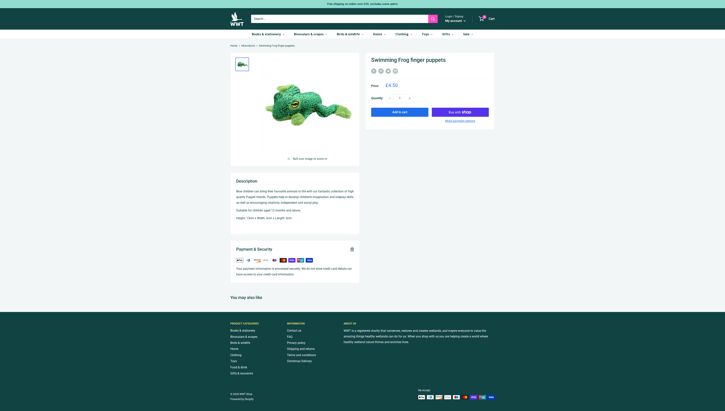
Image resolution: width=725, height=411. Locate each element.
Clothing (235, 355)
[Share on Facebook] (373, 71)
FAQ (289, 337)
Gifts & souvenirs (241, 373)
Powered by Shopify (242, 399)
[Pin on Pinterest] (381, 71)
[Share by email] (395, 71)
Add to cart (399, 112)
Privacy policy (296, 343)
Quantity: (377, 98)
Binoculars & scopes (243, 337)
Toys (233, 361)
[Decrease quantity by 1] (390, 98)
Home (233, 45)
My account (454, 21)
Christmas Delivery (299, 361)
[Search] (433, 19)
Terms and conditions (301, 355)
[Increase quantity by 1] (410, 98)
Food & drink (238, 367)
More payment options (460, 121)
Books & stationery (242, 330)
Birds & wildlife (240, 343)
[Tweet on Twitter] (388, 71)
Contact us (294, 330)
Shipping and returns (301, 349)
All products (248, 45)
